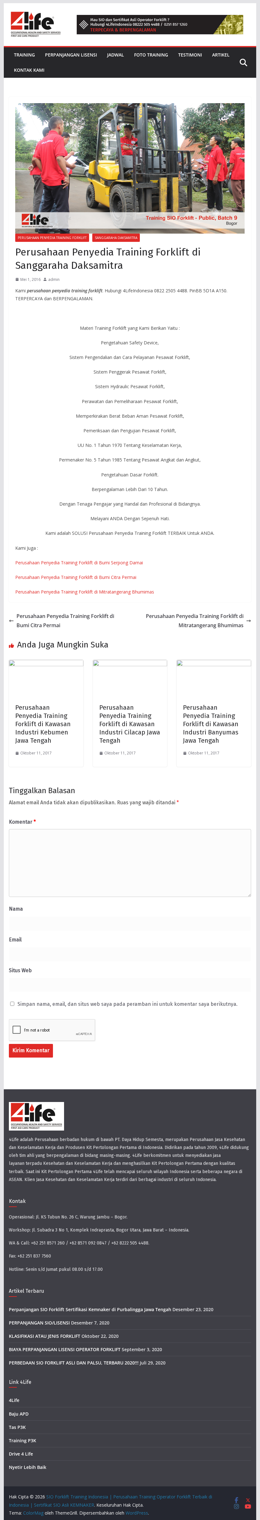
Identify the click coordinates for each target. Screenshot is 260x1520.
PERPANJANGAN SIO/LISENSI (39, 1323)
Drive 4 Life (21, 1454)
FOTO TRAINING (151, 55)
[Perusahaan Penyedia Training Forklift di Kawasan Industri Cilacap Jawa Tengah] (130, 664)
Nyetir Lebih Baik (27, 1467)
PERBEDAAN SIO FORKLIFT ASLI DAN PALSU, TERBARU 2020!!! (74, 1363)
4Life (14, 1400)
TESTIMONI (190, 55)
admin (54, 279)
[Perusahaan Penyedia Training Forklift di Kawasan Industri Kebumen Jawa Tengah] (46, 664)
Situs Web (20, 970)
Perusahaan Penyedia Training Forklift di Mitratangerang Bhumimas (84, 592)
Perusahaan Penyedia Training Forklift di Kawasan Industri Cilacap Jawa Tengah (129, 724)
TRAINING (24, 55)
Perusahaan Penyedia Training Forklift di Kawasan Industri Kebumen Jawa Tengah (43, 724)
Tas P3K (17, 1427)
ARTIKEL (221, 55)
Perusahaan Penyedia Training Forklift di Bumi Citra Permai (75, 577)
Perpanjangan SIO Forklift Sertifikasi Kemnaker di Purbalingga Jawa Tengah (90, 1309)
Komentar (22, 822)
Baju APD (19, 1414)
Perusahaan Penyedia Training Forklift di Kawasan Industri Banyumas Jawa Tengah (210, 724)
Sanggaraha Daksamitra (116, 238)
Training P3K (22, 1440)
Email (15, 940)
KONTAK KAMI (29, 70)
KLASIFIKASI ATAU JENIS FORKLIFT (44, 1336)
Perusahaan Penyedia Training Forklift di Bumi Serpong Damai (79, 563)
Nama (16, 909)
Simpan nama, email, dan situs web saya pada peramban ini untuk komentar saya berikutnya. (127, 1004)
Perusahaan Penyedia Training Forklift (52, 238)
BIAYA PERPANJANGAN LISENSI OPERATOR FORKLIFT (64, 1349)
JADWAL (115, 55)
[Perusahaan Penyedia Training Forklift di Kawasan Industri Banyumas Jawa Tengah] (214, 664)
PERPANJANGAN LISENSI (71, 55)
